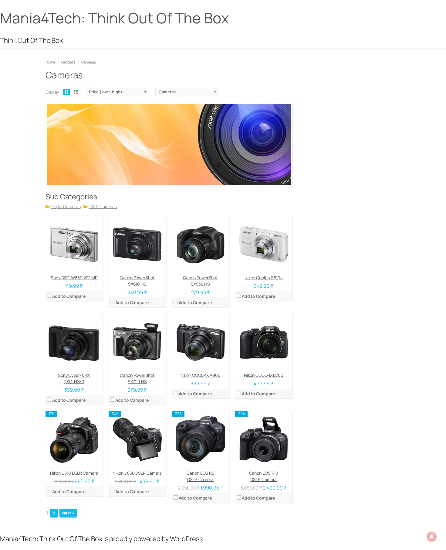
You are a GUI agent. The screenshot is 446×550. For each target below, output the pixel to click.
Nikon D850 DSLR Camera (137, 473)
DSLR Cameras (103, 206)
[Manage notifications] (432, 536)
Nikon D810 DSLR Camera (74, 473)
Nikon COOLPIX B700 (263, 375)
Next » (68, 513)
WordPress (186, 538)
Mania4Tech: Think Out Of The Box (114, 18)
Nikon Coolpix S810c (264, 277)
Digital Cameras (66, 206)
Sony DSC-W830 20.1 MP (74, 277)
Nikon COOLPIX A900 (201, 375)
